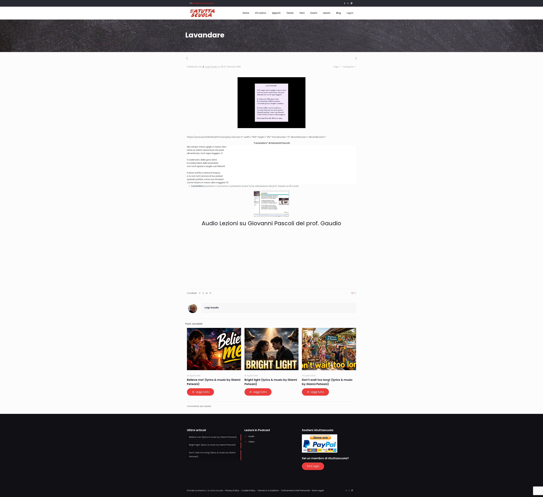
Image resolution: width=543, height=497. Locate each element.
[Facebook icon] (344, 3)
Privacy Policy (232, 490)
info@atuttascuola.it (203, 3)
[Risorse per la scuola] (202, 13)
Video (251, 441)
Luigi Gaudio (211, 66)
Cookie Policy (248, 490)
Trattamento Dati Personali (295, 490)
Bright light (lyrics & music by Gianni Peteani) (212, 444)
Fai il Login (313, 466)
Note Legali (318, 490)
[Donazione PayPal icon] (352, 3)
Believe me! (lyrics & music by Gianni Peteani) (213, 436)
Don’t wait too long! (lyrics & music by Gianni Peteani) (212, 454)
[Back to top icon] (529, 491)
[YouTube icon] (348, 3)
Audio (251, 436)
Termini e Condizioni (268, 490)
